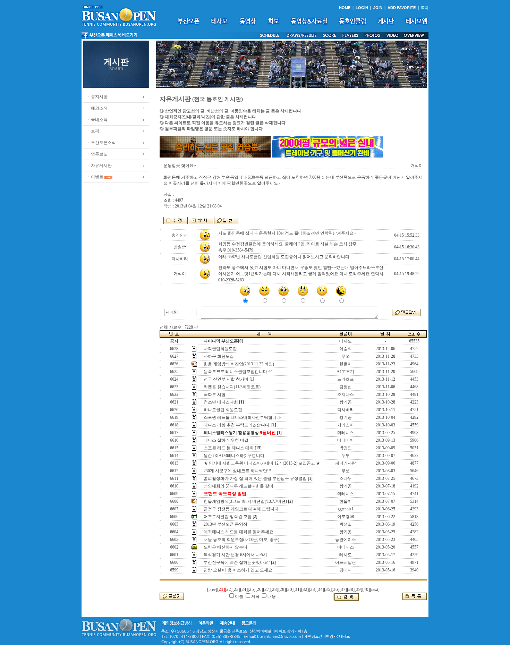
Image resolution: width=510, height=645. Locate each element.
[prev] (212, 589)
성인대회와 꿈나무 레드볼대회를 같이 (238, 486)
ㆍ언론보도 (97, 154)
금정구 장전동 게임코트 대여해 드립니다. (242, 509)
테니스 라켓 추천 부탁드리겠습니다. (237, 425)
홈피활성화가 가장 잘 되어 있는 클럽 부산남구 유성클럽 (255, 478)
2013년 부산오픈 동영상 (225, 524)
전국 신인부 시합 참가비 (226, 379)
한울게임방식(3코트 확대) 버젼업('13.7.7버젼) (245, 501)
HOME (344, 8)
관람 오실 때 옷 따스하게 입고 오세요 (238, 570)
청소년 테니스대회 (221, 402)
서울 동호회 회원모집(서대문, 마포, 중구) (241, 539)
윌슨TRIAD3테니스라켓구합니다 (234, 455)
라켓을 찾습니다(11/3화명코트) (232, 386)
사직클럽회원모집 (220, 348)
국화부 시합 (215, 394)
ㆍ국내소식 (97, 119)
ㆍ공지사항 (97, 96)
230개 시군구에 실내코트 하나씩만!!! (237, 470)
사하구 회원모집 (219, 356)
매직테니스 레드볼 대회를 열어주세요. (239, 531)
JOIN (377, 8)
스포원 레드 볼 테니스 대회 (229, 447)
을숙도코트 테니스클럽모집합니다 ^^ (238, 371)
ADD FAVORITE (402, 8)
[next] (375, 589)
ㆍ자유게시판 (99, 165)
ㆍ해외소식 (97, 108)
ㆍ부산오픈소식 (101, 142)
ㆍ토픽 (93, 131)
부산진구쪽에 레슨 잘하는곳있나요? (237, 562)
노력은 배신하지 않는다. (226, 547)
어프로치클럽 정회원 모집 (228, 516)
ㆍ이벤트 (95, 177)
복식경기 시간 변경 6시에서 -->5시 (235, 554)
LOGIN (362, 8)
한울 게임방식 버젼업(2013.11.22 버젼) (239, 364)
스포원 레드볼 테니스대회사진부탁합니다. (243, 417)
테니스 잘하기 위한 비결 (226, 440)
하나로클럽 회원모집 (223, 409)
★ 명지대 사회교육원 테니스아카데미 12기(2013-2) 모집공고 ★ (262, 463)
